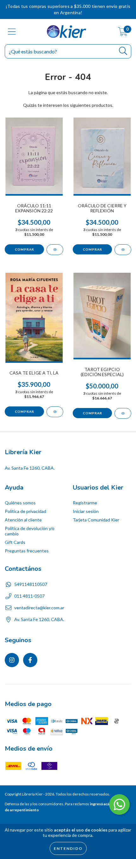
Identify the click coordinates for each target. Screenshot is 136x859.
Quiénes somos (20, 502)
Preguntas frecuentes (27, 550)
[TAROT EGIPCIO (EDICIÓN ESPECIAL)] (122, 413)
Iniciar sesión (86, 511)
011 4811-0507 (29, 596)
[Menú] (12, 31)
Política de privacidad (25, 511)
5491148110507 (30, 584)
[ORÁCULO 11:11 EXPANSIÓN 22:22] (54, 249)
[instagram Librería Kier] (12, 660)
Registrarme (85, 502)
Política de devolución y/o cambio (29, 531)
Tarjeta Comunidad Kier (96, 519)
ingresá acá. (100, 803)
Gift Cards (15, 542)
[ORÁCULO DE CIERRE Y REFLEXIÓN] (122, 249)
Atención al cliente (23, 519)
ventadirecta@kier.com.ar (39, 607)
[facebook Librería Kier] (30, 660)
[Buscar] (123, 51)
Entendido (68, 848)
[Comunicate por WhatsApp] (119, 804)
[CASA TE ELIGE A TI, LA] (54, 411)
